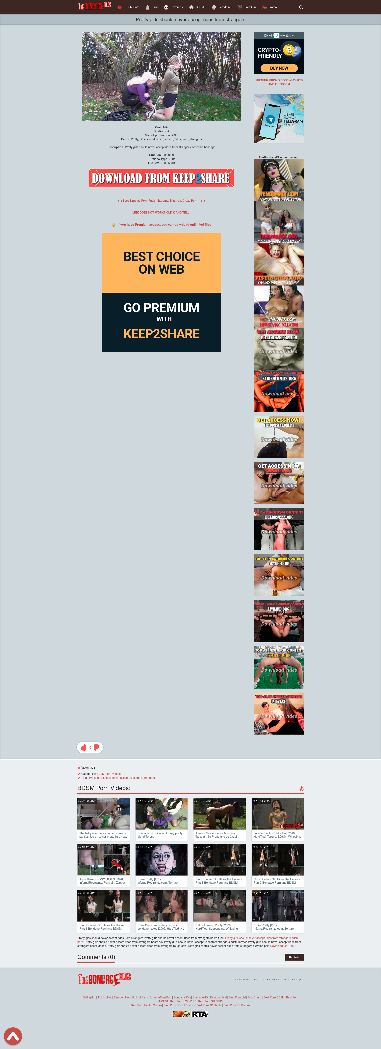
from (139, 778)
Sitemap (296, 979)
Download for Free (282, 946)
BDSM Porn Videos (109, 774)
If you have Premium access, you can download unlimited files (164, 224)
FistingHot (89, 997)
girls (99, 778)
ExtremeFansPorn (160, 997)
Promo (272, 7)
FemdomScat (218, 997)
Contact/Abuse (241, 979)
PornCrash (255, 997)
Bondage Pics (182, 997)
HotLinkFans (140, 997)
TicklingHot (105, 997)
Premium (250, 7)
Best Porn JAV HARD (183, 1001)
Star (155, 7)
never (115, 778)
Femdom (224, 7)
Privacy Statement (276, 979)
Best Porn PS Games (237, 1005)
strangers (149, 778)
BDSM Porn (131, 7)
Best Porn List (237, 997)
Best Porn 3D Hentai (209, 1005)
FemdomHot (122, 997)
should (107, 778)
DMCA (257, 979)
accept (124, 778)
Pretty (92, 778)
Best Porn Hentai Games (146, 1005)
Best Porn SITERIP (210, 1001)
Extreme (176, 7)
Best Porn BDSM (274, 997)
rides (132, 778)
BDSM (200, 7)
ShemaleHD (200, 997)
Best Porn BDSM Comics (179, 1005)
